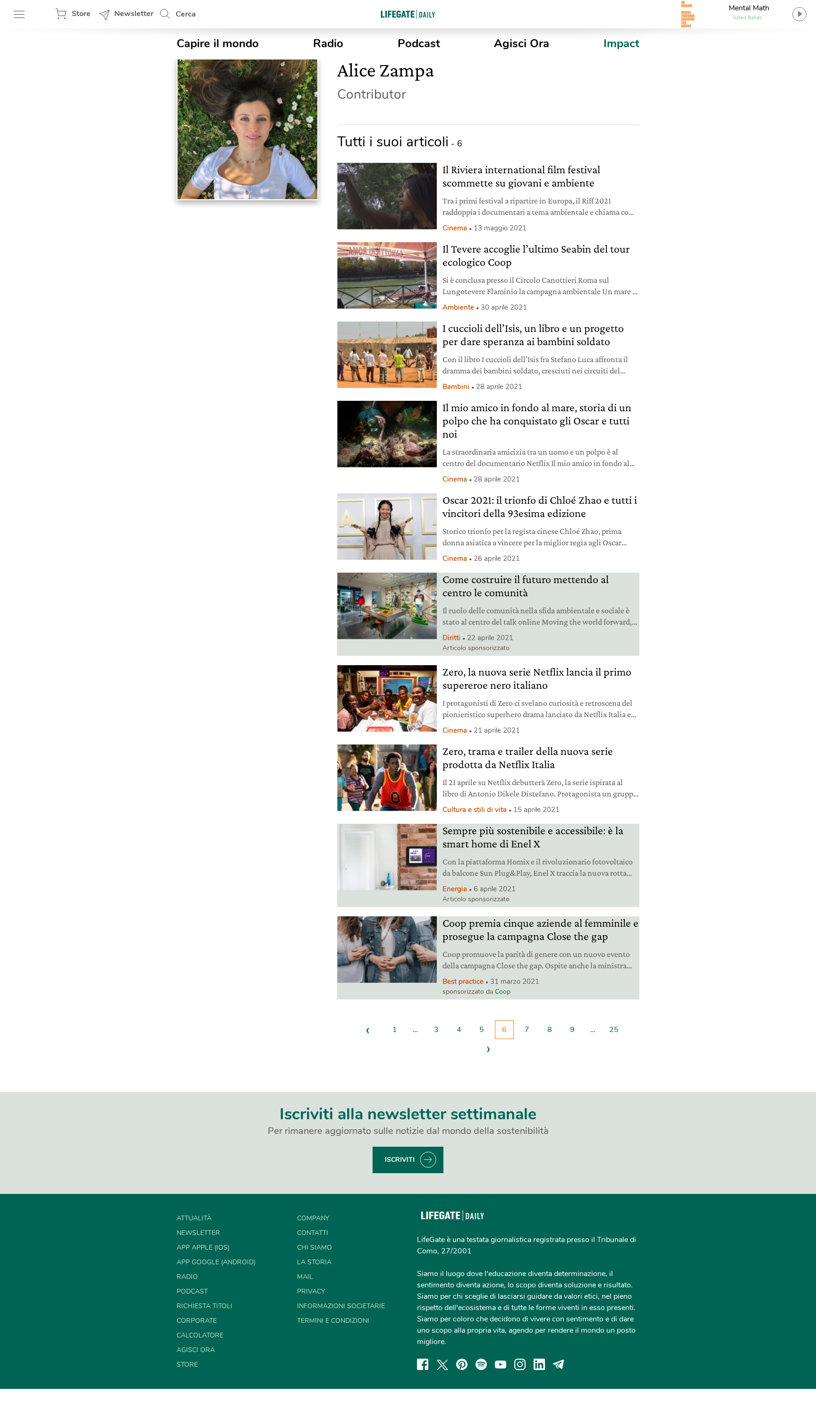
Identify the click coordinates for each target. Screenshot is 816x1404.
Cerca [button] (186, 14)
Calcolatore (200, 1335)
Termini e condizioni (333, 1320)
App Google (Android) (216, 1262)
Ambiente (458, 307)
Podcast (419, 43)
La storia (314, 1262)
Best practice (463, 981)
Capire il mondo (218, 43)
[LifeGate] (408, 14)
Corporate (197, 1320)
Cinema (454, 228)
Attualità (194, 1218)
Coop (502, 991)
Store (81, 13)
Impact (621, 43)
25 (614, 1029)
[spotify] (481, 1364)
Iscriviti (400, 1159)
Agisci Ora (521, 43)
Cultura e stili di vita (474, 809)
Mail (305, 1276)
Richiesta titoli (204, 1306)
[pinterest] (462, 1364)
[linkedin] (539, 1364)
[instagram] (520, 1364)
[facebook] (422, 1364)
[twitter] (442, 1364)
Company (313, 1218)
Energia (454, 889)
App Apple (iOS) (203, 1247)
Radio (328, 43)
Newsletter (133, 13)
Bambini (455, 386)
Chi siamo (314, 1247)
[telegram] (558, 1364)
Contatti (312, 1232)
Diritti (451, 638)
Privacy (311, 1291)
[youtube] (500, 1364)
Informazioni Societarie (341, 1306)
